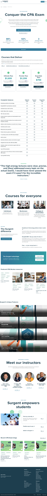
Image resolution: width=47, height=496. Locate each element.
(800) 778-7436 (3, 474)
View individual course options (23, 65)
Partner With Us (38, 477)
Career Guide (38, 487)
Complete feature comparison (11, 65)
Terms (34, 494)
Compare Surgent (39, 256)
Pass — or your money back (29, 245)
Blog (36, 482)
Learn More (5, 388)
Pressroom (37, 490)
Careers (25, 487)
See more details (7, 86)
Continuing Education (27, 472)
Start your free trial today (6, 238)
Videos (7, 277)
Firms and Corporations (39, 471)
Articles (14, 284)
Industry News (3, 274)
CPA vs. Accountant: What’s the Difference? (28, 457)
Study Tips (2, 277)
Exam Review (19, 284)
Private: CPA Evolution (5, 280)
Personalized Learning (27, 483)
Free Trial (42, 1)
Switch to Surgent (39, 259)
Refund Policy (39, 494)
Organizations (38, 475)
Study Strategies (15, 454)
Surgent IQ (26, 473)
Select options (8, 85)
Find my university (28, 416)
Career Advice (27, 452)
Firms (37, 285)
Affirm (4, 63)
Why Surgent (26, 482)
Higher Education (42, 285)
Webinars (37, 491)
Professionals (15, 285)
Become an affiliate (39, 478)
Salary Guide (15, 287)
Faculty (37, 473)
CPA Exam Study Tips (28, 289)
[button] (1, 1)
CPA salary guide (15, 289)
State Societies (38, 476)
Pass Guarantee (26, 475)
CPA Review (3, 452)
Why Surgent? (23, 49)
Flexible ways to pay (28, 426)
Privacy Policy (44, 494)
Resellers (37, 472)
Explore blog (42, 438)
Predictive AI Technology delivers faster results (34, 228)
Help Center (38, 483)
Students (19, 287)
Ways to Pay (38, 488)
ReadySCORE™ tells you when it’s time (31, 236)
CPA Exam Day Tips (16, 456)
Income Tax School (27, 474)
